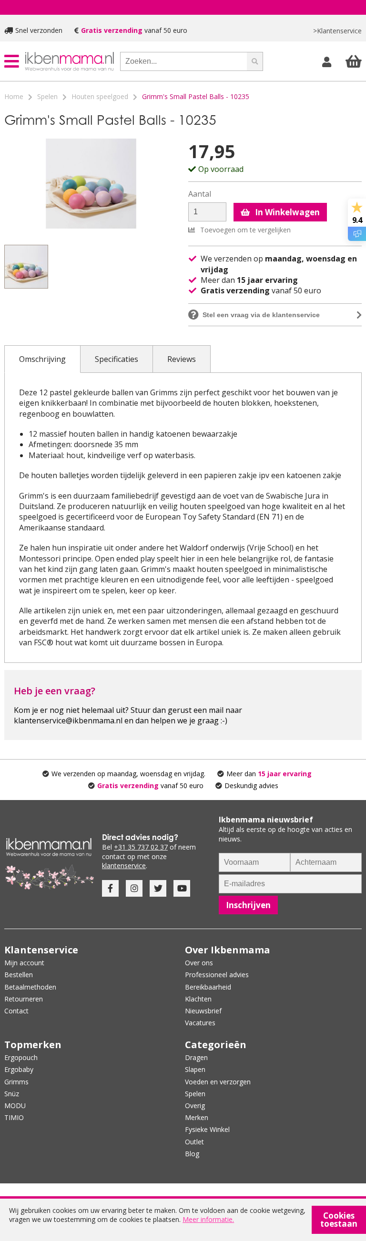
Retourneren (23, 998)
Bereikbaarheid (208, 986)
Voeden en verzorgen (218, 1081)
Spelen (47, 96)
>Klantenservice (337, 30)
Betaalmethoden (30, 986)
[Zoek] (255, 61)
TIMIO (14, 1117)
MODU (15, 1105)
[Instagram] (134, 888)
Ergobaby (18, 1069)
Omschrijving (42, 359)
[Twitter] (158, 888)
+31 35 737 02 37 (141, 846)
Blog (192, 1153)
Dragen (196, 1057)
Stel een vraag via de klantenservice (261, 315)
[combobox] (183, 61)
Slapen (195, 1069)
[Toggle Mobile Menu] (11, 61)
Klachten (198, 998)
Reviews (181, 359)
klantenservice (124, 865)
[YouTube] (181, 888)
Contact (16, 1010)
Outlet (194, 1141)
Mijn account (24, 962)
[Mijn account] (328, 61)
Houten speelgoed (99, 96)
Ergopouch (21, 1057)
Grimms (16, 1081)
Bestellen (18, 974)
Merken (196, 1117)
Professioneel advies (217, 974)
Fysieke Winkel (207, 1129)
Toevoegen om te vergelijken (244, 229)
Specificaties (116, 359)
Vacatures (200, 1022)
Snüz (11, 1093)
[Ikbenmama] (69, 61)
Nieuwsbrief (203, 1010)
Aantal (199, 194)
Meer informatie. (208, 1219)
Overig (195, 1105)
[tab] (42, 359)
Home (13, 96)
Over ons (199, 962)
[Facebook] (110, 888)
